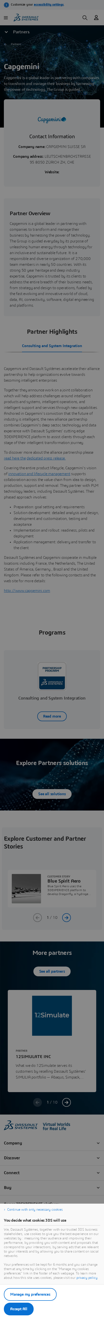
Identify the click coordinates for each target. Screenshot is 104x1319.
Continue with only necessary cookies (35, 1209)
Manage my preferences (30, 1294)
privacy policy (86, 1278)
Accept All (18, 1309)
